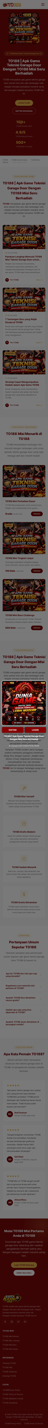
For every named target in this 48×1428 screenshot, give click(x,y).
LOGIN (35, 730)
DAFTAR (13, 730)
